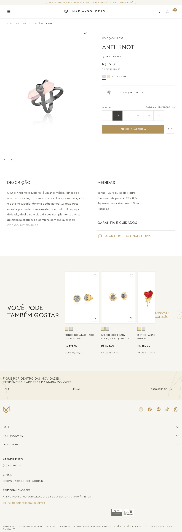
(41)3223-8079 (12, 465)
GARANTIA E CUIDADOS (117, 223)
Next (11, 159)
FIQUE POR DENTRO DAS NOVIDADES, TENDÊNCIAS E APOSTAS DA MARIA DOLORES (37, 380)
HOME (10, 23)
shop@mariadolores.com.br (24, 481)
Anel (18, 23)
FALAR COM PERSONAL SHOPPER (129, 236)
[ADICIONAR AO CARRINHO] (95, 318)
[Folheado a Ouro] (108, 76)
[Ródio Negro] (71, 329)
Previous (4, 159)
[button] (107, 115)
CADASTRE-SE (159, 389)
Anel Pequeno (30, 23)
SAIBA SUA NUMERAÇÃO (158, 107)
